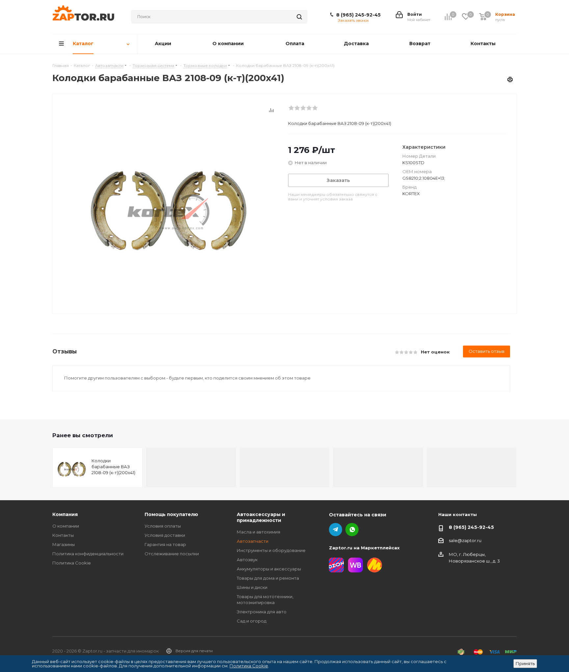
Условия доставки (165, 535)
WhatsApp (352, 529)
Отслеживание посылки (172, 553)
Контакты (63, 535)
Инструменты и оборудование (271, 550)
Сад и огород (251, 621)
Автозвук (247, 559)
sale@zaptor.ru (465, 540)
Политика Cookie (71, 562)
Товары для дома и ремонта (268, 578)
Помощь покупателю (171, 514)
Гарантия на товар (165, 544)
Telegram (335, 529)
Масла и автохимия (258, 532)
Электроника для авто (261, 611)
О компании (65, 526)
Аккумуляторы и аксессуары (269, 568)
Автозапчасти (252, 541)
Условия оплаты (163, 526)
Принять (525, 663)
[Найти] (299, 16)
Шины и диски (252, 587)
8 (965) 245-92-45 (358, 14)
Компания (65, 514)
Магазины (63, 544)
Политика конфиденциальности (87, 553)
